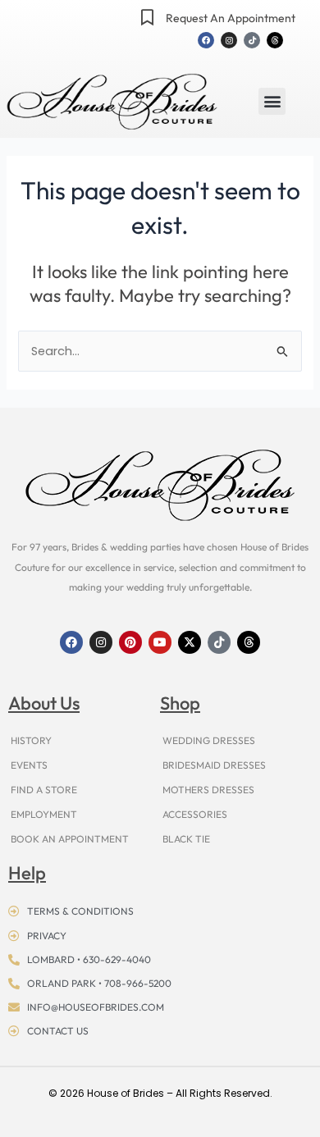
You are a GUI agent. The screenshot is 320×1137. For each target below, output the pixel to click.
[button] (272, 101)
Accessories (194, 814)
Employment (44, 814)
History (31, 740)
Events (29, 765)
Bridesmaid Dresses (214, 765)
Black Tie (186, 839)
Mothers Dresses (208, 789)
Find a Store (44, 789)
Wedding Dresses (208, 740)
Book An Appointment (70, 839)
